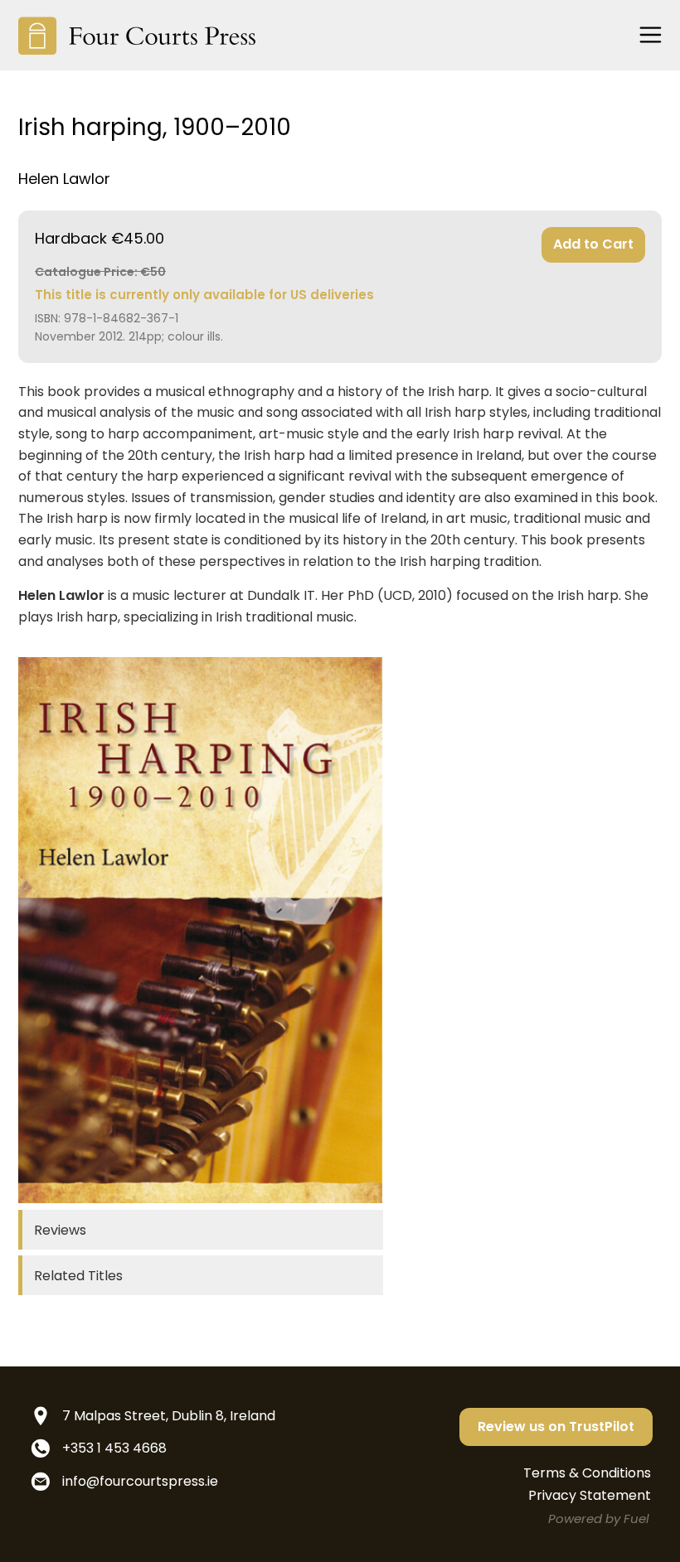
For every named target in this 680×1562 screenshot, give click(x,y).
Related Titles (78, 1275)
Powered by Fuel (598, 1518)
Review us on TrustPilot (556, 1426)
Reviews (60, 1230)
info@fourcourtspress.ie (140, 1481)
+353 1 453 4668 (114, 1448)
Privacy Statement (589, 1495)
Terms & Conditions (587, 1472)
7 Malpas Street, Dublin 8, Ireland (168, 1415)
